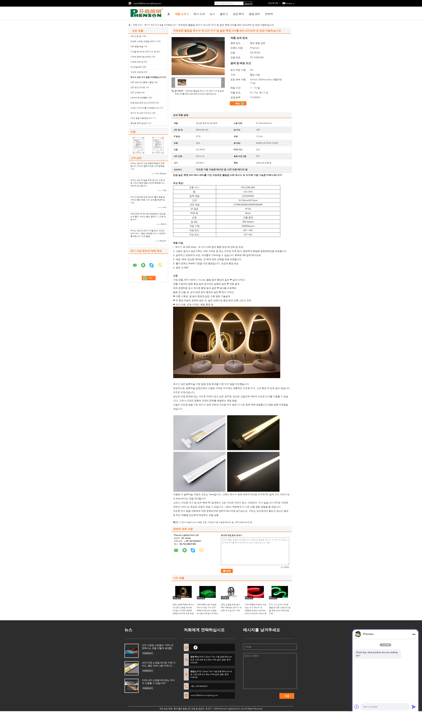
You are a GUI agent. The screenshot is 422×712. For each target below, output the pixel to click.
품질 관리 (254, 13)
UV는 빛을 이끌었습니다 (141, 118)
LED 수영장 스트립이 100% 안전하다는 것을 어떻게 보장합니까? (158, 647)
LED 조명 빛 (135, 36)
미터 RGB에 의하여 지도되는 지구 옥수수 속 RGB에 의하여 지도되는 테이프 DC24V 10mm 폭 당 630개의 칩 (255, 610)
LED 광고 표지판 (137, 87)
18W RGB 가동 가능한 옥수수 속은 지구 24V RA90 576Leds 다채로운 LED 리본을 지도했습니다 (207, 610)
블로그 (224, 13)
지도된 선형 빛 (136, 72)
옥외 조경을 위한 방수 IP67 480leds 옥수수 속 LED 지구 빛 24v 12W (231, 607)
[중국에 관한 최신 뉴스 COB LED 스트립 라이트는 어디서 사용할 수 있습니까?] (131, 685)
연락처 (269, 13)
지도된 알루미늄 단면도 (140, 56)
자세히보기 (148, 653)
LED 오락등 (135, 92)
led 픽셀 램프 (136, 67)
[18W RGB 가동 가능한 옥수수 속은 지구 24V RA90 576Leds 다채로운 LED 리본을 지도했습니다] (207, 592)
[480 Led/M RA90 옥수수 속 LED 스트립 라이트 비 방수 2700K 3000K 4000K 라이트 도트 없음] (183, 592)
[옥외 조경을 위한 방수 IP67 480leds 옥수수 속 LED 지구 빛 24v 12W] (231, 592)
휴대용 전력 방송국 (138, 123)
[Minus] (414, 634)
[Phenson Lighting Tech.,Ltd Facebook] (196, 647)
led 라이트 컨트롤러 (139, 97)
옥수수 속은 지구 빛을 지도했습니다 (160, 25)
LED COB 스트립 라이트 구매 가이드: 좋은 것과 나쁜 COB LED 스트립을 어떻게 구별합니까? (158, 664)
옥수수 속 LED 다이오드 (140, 113)
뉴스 (212, 13)
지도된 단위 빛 (136, 62)
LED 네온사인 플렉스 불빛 (141, 82)
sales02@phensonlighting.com (147, 3)
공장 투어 (238, 13)
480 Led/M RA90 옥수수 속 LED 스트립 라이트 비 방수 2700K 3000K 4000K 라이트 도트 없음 (183, 609)
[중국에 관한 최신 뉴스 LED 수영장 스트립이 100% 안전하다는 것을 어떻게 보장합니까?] (131, 650)
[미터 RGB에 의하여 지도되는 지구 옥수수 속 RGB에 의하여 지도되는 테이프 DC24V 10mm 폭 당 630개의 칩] (255, 592)
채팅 (237, 103)
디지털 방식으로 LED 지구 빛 (143, 51)
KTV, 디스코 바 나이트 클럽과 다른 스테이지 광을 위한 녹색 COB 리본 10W (279, 609)
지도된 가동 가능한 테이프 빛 (221, 522)
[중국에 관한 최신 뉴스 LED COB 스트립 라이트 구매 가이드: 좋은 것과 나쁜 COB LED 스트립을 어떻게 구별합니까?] (131, 668)
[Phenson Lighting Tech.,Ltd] (146, 13)
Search (248, 3)
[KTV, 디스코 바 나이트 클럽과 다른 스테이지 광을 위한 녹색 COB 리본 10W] (279, 592)
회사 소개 (199, 13)
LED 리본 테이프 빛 (243, 522)
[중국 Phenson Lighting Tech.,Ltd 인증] (138, 145)
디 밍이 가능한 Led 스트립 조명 (193, 522)
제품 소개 (180, 13)
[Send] (413, 706)
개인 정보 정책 (165, 708)
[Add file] (356, 706)
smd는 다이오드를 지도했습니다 (144, 108)
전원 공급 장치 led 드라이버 (142, 102)
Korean (289, 3)
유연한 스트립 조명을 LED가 (142, 41)
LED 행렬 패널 (136, 46)
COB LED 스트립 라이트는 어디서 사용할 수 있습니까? (158, 681)
